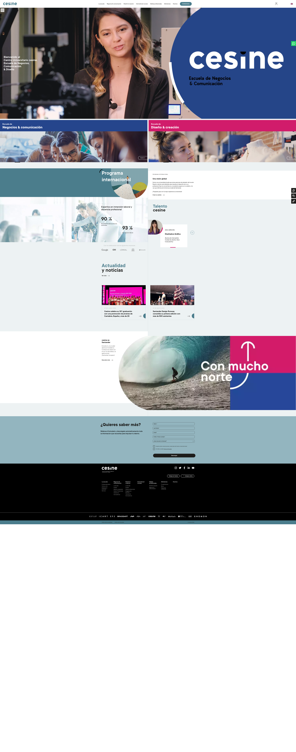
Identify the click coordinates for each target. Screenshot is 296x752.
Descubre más (106, 360)
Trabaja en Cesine (173, 476)
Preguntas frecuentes (163, 488)
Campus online (189, 476)
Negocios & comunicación (114, 4)
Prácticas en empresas (104, 488)
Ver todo (104, 275)
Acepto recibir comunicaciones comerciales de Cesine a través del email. (171, 446)
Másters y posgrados (118, 489)
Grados (115, 487)
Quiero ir (142, 158)
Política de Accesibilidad (107, 522)
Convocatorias (117, 494)
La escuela (101, 4)
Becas (162, 486)
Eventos (175, 4)
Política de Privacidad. (168, 449)
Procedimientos (164, 484)
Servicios (104, 490)
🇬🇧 (292, 4)
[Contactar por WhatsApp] (293, 43)
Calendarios (116, 492)
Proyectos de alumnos (128, 491)
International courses (142, 4)
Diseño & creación (129, 4)
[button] (174, 441)
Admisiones (167, 4)
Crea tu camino (157, 195)
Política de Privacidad (119, 522)
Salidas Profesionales (118, 491)
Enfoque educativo (106, 484)
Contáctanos (185, 4)
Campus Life (104, 486)
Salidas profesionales (156, 4)
